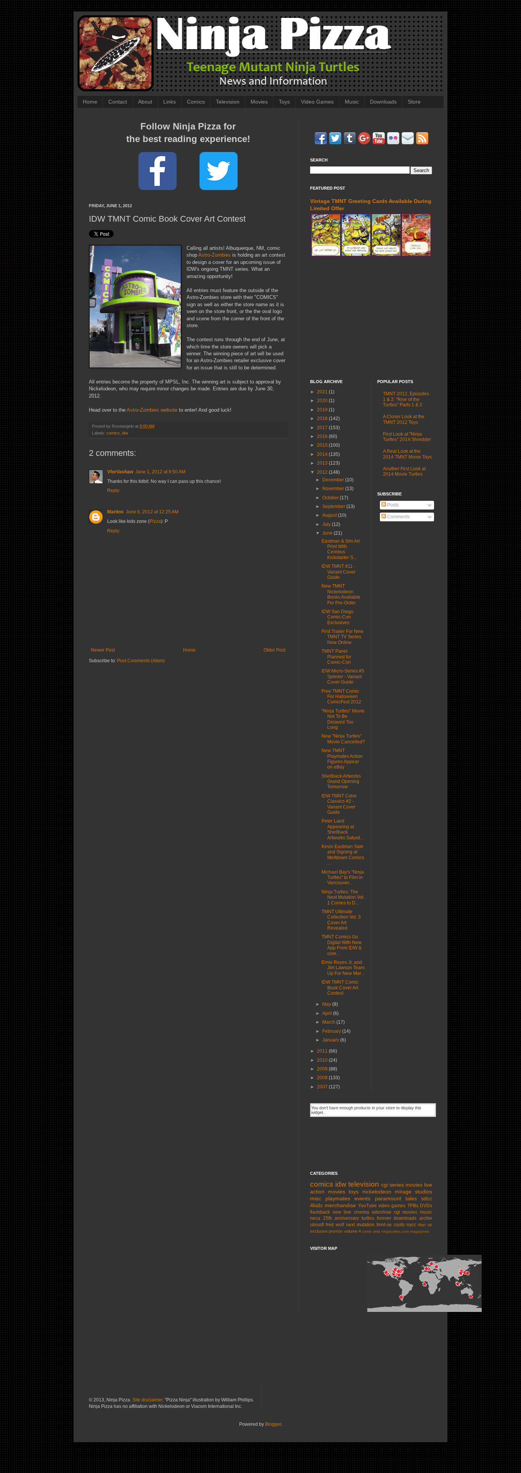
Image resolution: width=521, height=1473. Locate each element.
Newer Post (103, 650)
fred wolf (335, 1224)
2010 (323, 1060)
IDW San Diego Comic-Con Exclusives (338, 617)
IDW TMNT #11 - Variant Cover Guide (338, 572)
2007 (323, 1087)
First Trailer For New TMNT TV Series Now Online (342, 637)
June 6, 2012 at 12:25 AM (152, 511)
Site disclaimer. (148, 1400)
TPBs (412, 1205)
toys (354, 1192)
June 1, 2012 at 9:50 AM (160, 471)
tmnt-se (384, 1224)
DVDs (426, 1205)
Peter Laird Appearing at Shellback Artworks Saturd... (342, 829)
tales (411, 1198)
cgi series (392, 1185)
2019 (323, 409)
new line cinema (351, 1212)
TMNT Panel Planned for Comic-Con (336, 657)
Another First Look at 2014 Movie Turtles (404, 471)
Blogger (273, 1424)
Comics (196, 102)
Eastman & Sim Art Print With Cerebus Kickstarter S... (341, 549)
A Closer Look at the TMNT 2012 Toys (404, 419)
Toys (284, 102)
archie (425, 1218)
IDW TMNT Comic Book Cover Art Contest (340, 987)
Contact (117, 102)
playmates (337, 1198)
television (363, 1184)
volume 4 (352, 1231)
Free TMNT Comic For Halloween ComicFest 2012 (341, 697)
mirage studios (413, 1192)
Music (352, 102)
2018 (323, 418)
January (331, 1040)
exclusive (319, 1231)
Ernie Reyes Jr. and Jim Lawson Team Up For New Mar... (343, 968)
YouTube (367, 1205)
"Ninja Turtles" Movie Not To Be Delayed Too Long (343, 719)
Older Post (274, 650)
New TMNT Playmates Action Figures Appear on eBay (342, 759)
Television (228, 102)
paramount (388, 1198)
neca (315, 1218)
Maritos (115, 511)
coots (399, 1224)
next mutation (360, 1224)
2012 (323, 472)
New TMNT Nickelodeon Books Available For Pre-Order (341, 594)
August (330, 515)
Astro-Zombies (214, 255)
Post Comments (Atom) (141, 660)
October (331, 497)
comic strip (371, 1231)
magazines (419, 1231)
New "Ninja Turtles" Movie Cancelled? (343, 738)
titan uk (425, 1224)
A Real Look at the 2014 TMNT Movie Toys (407, 454)
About (145, 102)
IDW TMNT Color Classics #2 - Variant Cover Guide (339, 804)
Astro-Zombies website (152, 410)
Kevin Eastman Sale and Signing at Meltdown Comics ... (343, 855)
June (328, 533)
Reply (113, 490)
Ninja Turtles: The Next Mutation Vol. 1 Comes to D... (343, 897)
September (334, 506)
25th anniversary (341, 1218)
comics (113, 433)
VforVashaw (120, 471)
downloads (405, 1218)
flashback (320, 1212)
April (327, 1013)
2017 (323, 427)
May (327, 1004)
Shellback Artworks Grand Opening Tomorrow (341, 781)
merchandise (340, 1205)
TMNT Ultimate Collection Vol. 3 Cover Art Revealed (341, 920)
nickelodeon (376, 1192)
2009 (323, 1069)
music (426, 1212)
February (332, 1031)
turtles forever (376, 1218)
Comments (398, 516)
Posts (392, 505)
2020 (323, 400)
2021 (323, 392)
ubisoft (317, 1224)
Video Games (317, 102)
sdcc (426, 1198)
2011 (323, 1051)
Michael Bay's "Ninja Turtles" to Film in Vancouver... (343, 877)
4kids (316, 1205)
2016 (323, 436)
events (362, 1198)
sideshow (381, 1212)
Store (414, 102)
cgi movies (406, 1212)
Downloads (383, 102)
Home (90, 102)
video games (391, 1205)
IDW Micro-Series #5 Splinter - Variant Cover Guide (343, 676)
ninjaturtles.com (395, 1231)
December (333, 479)
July (327, 524)
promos (336, 1231)
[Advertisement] (371, 318)
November (333, 488)
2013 (323, 463)
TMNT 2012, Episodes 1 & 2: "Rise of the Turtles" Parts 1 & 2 (406, 399)
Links (169, 102)
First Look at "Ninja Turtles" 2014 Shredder (407, 436)
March (329, 1022)
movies (414, 1185)
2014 (323, 454)
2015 (323, 445)
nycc (411, 1224)
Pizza (155, 521)
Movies (259, 102)
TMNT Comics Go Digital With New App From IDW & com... (342, 945)
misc (315, 1198)
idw (125, 433)
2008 (323, 1077)
